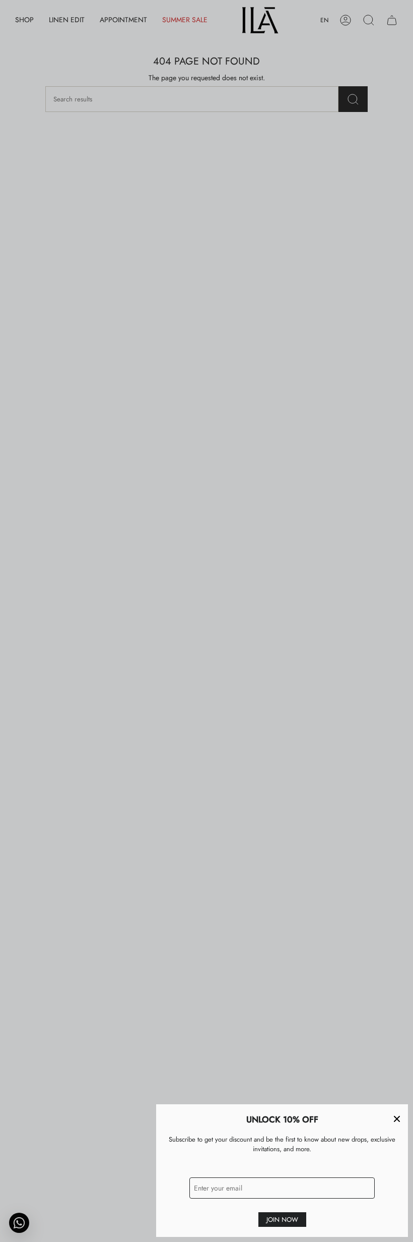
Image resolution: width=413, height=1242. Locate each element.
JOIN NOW (282, 1219)
